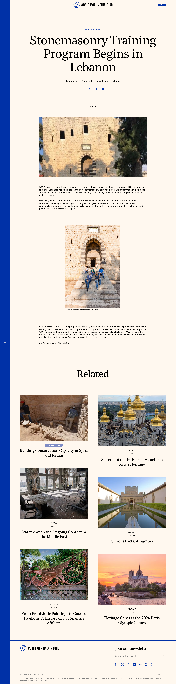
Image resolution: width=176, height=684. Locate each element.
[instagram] (116, 664)
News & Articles (93, 30)
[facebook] (128, 664)
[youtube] (140, 664)
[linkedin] (134, 664)
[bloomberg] (152, 664)
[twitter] (122, 664)
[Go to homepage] (93, 9)
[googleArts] (146, 664)
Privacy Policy (161, 674)
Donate (162, 5)
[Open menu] (5, 342)
